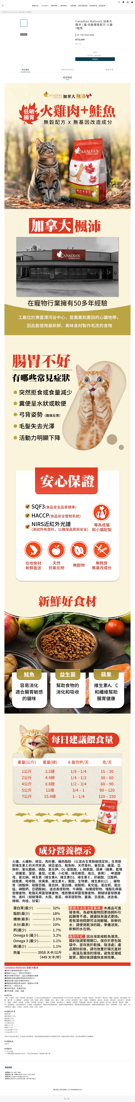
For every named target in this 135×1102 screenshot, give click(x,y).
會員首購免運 (82, 6)
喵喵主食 (35, 6)
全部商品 (4, 12)
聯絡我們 (95, 59)
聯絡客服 (102, 6)
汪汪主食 (45, 6)
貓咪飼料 (29, 12)
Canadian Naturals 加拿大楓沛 (16, 12)
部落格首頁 (93, 6)
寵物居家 (64, 6)
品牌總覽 (73, 6)
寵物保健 (54, 6)
